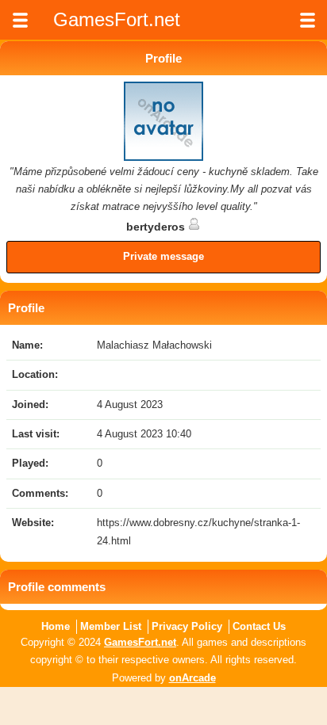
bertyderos (157, 226)
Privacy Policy (187, 626)
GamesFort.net (140, 642)
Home (55, 626)
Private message (163, 256)
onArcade (192, 678)
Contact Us (259, 626)
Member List (110, 626)
